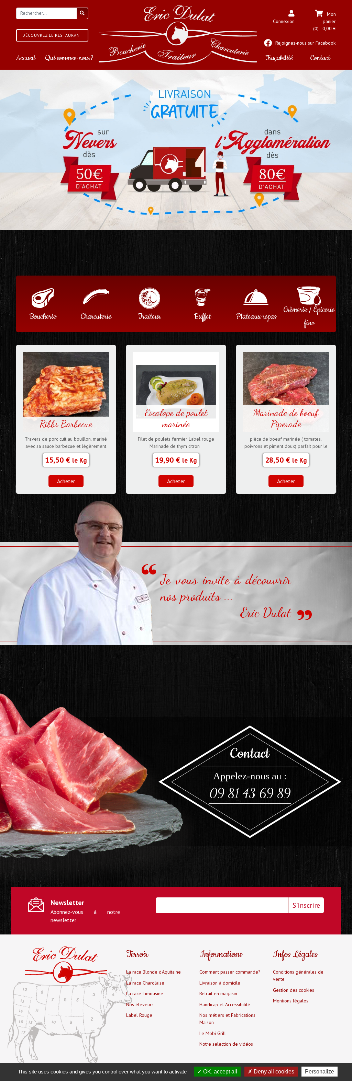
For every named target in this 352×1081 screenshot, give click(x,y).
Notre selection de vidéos (226, 1044)
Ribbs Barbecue (66, 424)
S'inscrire (306, 905)
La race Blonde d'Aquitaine (153, 972)
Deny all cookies (273, 1071)
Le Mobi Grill (212, 1033)
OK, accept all (219, 1071)
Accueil (25, 58)
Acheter (66, 481)
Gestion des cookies (293, 990)
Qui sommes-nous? (69, 58)
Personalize (319, 1071)
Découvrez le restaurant (52, 35)
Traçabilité (279, 58)
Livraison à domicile (219, 983)
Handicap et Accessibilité (224, 1004)
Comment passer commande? (230, 972)
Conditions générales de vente (298, 975)
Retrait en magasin (218, 993)
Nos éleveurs (140, 1004)
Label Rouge (139, 1015)
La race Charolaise (145, 983)
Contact (320, 58)
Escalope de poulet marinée (176, 418)
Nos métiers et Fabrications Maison (227, 1018)
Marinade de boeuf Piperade (285, 418)
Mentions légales (290, 1001)
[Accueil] (178, 34)
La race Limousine (144, 993)
